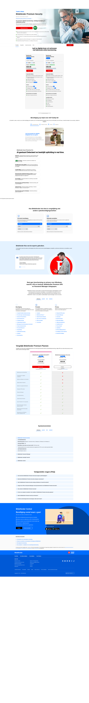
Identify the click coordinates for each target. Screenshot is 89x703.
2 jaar (34, 62)
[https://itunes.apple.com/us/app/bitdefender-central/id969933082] (48, 529)
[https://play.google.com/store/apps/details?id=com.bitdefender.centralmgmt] (56, 529)
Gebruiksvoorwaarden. (34, 68)
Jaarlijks (29, 62)
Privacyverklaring (36, 548)
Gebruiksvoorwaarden (53, 68)
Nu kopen (29, 70)
